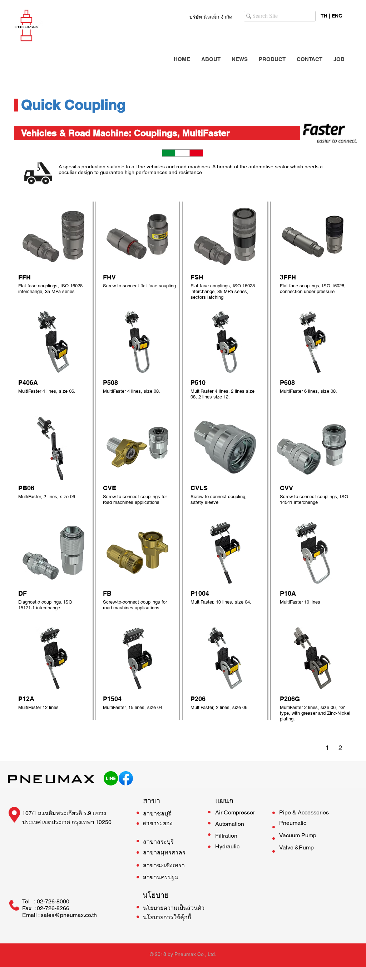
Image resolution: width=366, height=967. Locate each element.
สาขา (151, 801)
